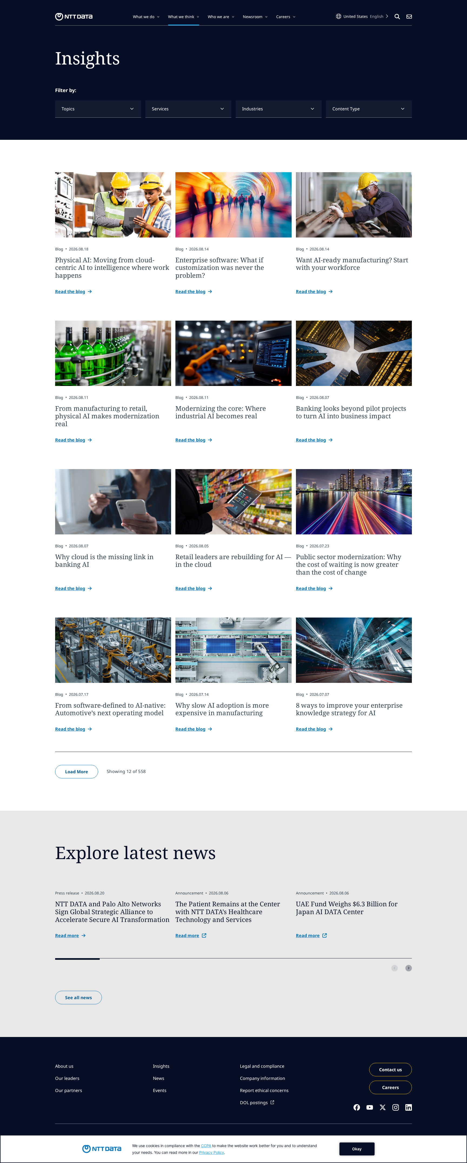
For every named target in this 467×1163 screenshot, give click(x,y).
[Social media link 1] (356, 1107)
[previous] (394, 968)
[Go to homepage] (73, 17)
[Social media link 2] (369, 1107)
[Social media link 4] (395, 1107)
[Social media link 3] (382, 1107)
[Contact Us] (409, 16)
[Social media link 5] (408, 1107)
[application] (233, 1149)
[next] (408, 968)
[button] (146, 16)
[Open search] (397, 16)
